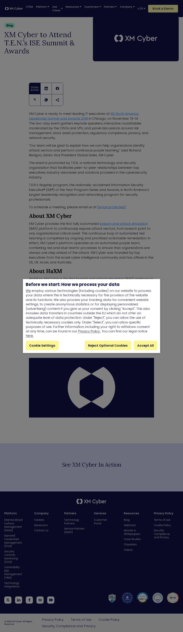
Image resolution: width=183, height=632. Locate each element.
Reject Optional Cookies (108, 345)
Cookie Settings (42, 345)
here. (29, 335)
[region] (91, 316)
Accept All (145, 345)
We (28, 290)
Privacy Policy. (89, 331)
